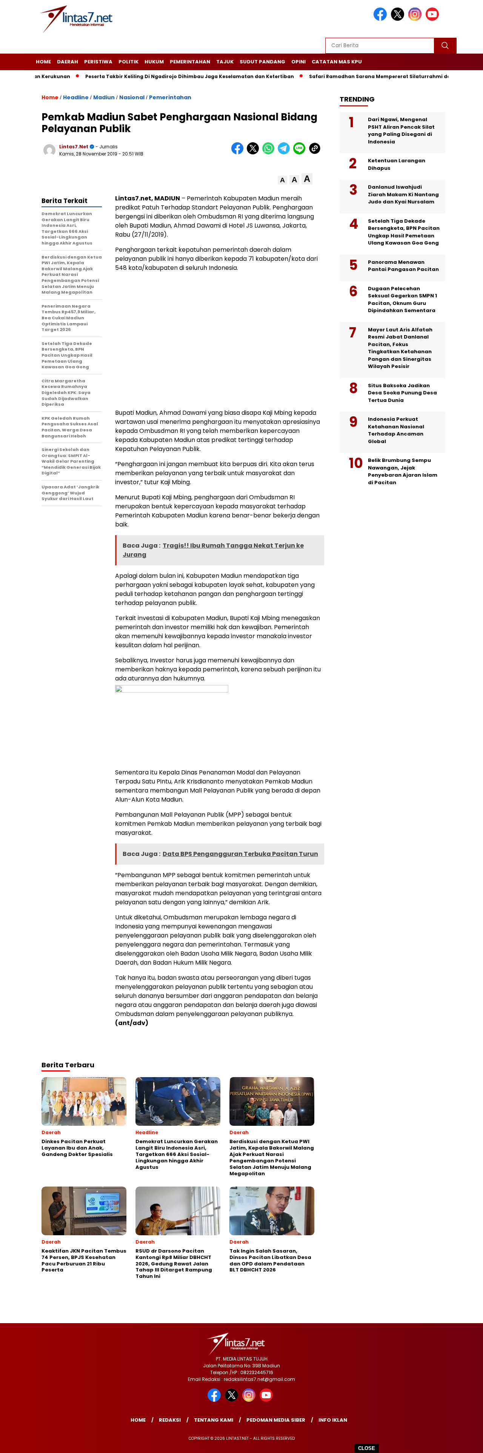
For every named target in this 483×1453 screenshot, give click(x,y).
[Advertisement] (219, 340)
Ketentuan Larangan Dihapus (396, 164)
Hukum (154, 61)
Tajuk (225, 61)
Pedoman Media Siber (275, 1420)
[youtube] (433, 19)
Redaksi (170, 1420)
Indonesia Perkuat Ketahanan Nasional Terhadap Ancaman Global (396, 430)
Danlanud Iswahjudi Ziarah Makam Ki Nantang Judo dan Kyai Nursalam (403, 194)
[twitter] (399, 19)
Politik (128, 61)
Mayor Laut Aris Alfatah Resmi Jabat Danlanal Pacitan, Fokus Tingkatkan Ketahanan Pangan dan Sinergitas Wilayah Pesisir (400, 348)
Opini (298, 61)
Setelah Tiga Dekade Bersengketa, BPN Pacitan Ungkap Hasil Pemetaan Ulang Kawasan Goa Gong (404, 232)
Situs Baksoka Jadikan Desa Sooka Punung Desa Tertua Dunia (402, 393)
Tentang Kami (213, 1420)
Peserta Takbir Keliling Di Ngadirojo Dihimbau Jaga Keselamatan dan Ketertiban (167, 76)
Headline (76, 97)
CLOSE (366, 1448)
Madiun (104, 97)
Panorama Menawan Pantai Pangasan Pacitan (403, 266)
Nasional (132, 97)
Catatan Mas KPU (337, 61)
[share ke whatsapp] (270, 152)
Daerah (67, 61)
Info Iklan (332, 1420)
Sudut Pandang (262, 61)
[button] (282, 180)
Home (43, 61)
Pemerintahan (190, 61)
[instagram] (416, 19)
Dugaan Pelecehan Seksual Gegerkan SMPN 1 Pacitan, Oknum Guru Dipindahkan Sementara (402, 299)
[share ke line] (301, 152)
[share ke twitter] (254, 152)
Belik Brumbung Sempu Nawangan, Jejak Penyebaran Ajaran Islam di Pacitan (402, 471)
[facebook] (381, 19)
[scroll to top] (462, 1441)
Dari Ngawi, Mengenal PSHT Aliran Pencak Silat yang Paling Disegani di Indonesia (401, 130)
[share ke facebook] (239, 152)
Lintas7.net (73, 146)
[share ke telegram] (285, 152)
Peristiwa (98, 61)
